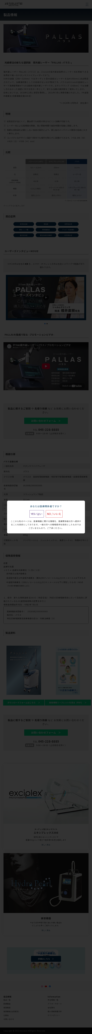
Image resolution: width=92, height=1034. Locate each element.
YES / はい (36, 513)
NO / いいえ (54, 514)
